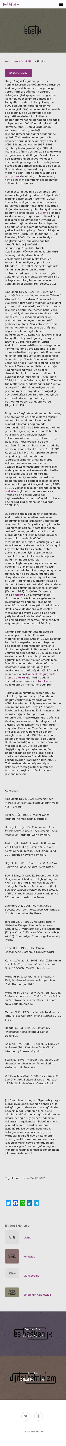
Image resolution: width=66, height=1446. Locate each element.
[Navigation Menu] (61, 4)
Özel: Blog (27, 61)
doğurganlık (47, 674)
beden (17, 594)
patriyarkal (12, 176)
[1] (47, 348)
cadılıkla (10, 491)
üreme (44, 212)
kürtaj (22, 677)
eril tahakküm (42, 681)
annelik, (33, 674)
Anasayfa (11, 61)
